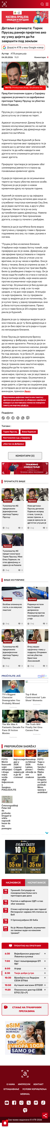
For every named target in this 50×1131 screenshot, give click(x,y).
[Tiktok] (43, 1103)
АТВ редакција (18, 53)
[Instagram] (21, 1103)
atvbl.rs (24, 405)
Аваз (27, 391)
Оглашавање (11, 1089)
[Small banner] (25, 857)
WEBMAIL (25, 1094)
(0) (25, 455)
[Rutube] (36, 1103)
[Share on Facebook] (8, 418)
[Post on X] (18, 418)
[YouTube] (7, 1103)
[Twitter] (29, 1103)
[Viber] (25, 1110)
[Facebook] (14, 1103)
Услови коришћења (34, 1089)
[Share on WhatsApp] (23, 418)
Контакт (38, 1084)
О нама (11, 1084)
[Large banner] (25, 17)
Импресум (24, 1084)
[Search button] (42, 4)
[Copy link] (3, 418)
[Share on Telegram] (13, 418)
